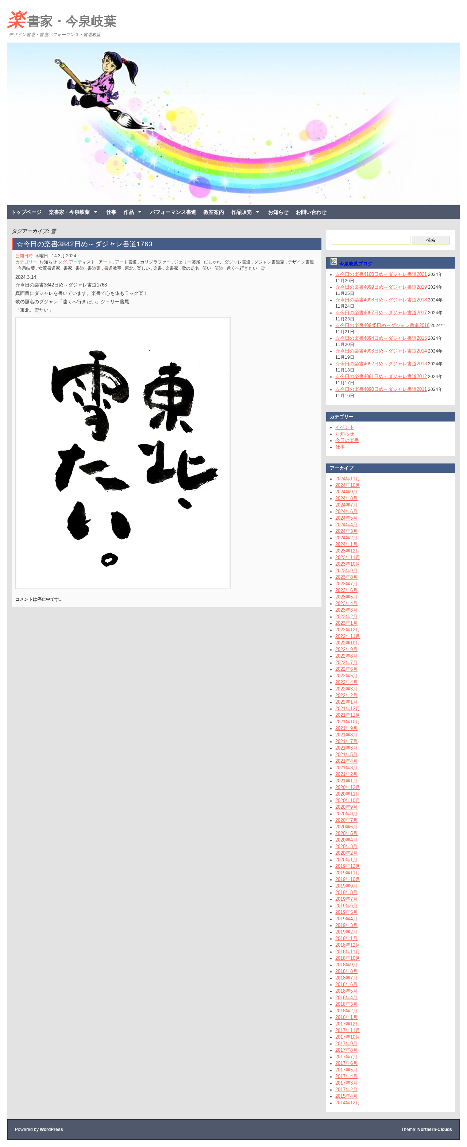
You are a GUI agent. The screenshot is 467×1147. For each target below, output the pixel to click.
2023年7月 (346, 583)
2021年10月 (347, 721)
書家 (67, 268)
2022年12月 (347, 629)
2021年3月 (346, 767)
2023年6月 (346, 590)
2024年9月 (346, 491)
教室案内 (214, 212)
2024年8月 (346, 498)
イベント (344, 427)
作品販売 (241, 212)
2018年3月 (346, 1004)
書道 (80, 268)
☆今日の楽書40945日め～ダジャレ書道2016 (382, 325)
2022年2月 (346, 695)
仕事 (111, 212)
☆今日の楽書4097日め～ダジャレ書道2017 (381, 312)
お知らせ (278, 212)
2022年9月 (346, 649)
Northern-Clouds (434, 1129)
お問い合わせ (311, 212)
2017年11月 (347, 1030)
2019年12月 (347, 866)
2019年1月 (346, 938)
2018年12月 (347, 945)
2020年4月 (346, 840)
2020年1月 (346, 859)
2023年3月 (346, 610)
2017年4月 (346, 1076)
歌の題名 (190, 268)
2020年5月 (346, 833)
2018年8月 (346, 971)
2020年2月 (346, 853)
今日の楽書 (347, 440)
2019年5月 (346, 912)
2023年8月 (346, 577)
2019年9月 (346, 886)
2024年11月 (347, 478)
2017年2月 (346, 1089)
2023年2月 (346, 616)
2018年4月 (346, 997)
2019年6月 (346, 905)
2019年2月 (346, 932)
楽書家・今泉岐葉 (62, 19)
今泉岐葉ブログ (356, 263)
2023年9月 (346, 570)
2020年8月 (346, 813)
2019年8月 (346, 892)
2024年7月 (346, 505)
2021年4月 (346, 761)
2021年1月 (346, 781)
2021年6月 (346, 748)
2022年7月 (346, 662)
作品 (129, 212)
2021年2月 (346, 774)
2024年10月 (347, 485)
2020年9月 (346, 807)
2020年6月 (346, 827)
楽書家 (171, 268)
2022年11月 (347, 636)
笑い (206, 268)
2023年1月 (346, 623)
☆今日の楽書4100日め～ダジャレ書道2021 (381, 274)
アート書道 (126, 262)
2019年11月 (347, 872)
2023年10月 (347, 564)
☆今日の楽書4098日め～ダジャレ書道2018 (381, 300)
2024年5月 (346, 518)
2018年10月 (347, 958)
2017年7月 (346, 1056)
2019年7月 (346, 899)
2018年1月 (346, 1017)
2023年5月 (346, 597)
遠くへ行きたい (242, 268)
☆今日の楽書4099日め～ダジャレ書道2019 (381, 287)
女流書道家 (49, 268)
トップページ (26, 212)
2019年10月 (347, 879)
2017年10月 (347, 1037)
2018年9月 (346, 964)
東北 (129, 268)
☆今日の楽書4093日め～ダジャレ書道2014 (381, 351)
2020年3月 (346, 846)
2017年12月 (347, 1024)
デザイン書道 (301, 262)
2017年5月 (346, 1070)
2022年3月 (346, 689)
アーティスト (82, 262)
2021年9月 (346, 728)
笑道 (219, 268)
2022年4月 (346, 682)
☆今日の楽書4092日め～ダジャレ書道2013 (381, 363)
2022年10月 (347, 643)
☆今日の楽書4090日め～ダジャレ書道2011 (381, 389)
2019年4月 (346, 918)
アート (105, 262)
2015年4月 (346, 1096)
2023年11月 (347, 557)
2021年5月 (346, 754)
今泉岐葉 (26, 268)
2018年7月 (346, 978)
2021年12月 (347, 708)
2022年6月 (346, 669)
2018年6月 (346, 984)
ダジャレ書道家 (269, 262)
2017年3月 (346, 1083)
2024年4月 (346, 524)
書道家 (94, 268)
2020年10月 (347, 800)
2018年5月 (346, 991)
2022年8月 (346, 656)
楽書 (157, 268)
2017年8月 (346, 1050)
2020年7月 (346, 820)
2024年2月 (346, 537)
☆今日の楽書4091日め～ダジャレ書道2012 (381, 376)
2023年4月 (346, 603)
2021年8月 (346, 735)
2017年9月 (346, 1043)
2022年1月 (346, 702)
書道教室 (112, 268)
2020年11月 (347, 794)
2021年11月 (347, 715)
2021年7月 (346, 741)
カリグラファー (155, 262)
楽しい (143, 268)
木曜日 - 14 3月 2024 (55, 255)
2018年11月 (347, 951)
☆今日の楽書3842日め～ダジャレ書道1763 (84, 244)
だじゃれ (212, 262)
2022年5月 (346, 675)
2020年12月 (347, 787)
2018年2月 (346, 1010)
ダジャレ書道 (237, 262)
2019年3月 (346, 925)
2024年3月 (346, 531)
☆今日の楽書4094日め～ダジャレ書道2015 (381, 338)
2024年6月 (346, 511)
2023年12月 (347, 551)
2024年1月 (346, 544)
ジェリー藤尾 (187, 262)
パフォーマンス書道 (173, 212)
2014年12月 (347, 1102)
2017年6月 (346, 1063)
